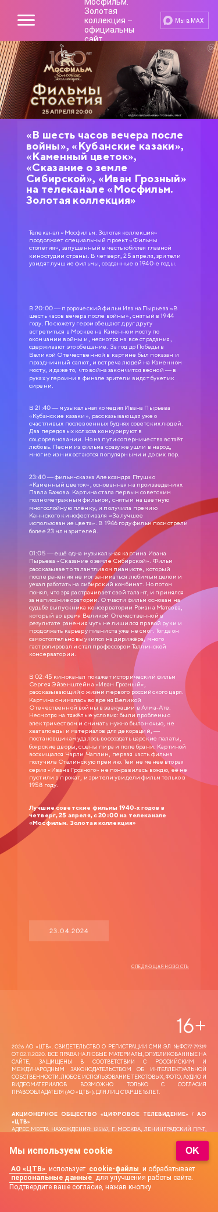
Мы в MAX (189, 20)
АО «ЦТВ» (28, 1169)
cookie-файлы (114, 1169)
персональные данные (51, 1178)
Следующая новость (160, 967)
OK (192, 1151)
